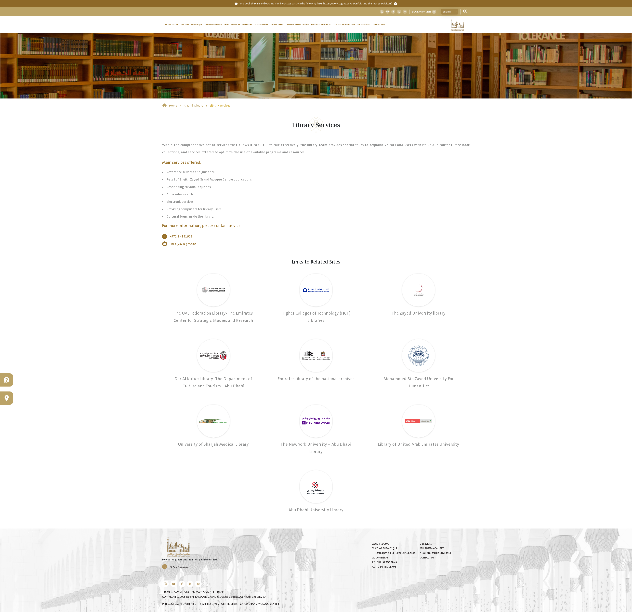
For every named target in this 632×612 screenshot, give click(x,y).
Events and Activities (298, 24)
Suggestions (363, 24)
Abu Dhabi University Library (316, 510)
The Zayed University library (419, 313)
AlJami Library (278, 24)
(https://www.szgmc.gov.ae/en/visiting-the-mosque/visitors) (357, 3)
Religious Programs (321, 24)
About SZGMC (171, 24)
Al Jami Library (381, 557)
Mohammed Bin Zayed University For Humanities (418, 382)
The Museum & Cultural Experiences (222, 24)
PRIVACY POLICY (201, 591)
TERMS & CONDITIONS (176, 591)
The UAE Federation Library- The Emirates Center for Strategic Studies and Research (213, 317)
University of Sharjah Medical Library (213, 444)
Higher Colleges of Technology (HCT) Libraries (316, 317)
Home (173, 105)
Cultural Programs (384, 567)
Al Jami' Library (194, 105)
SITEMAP (218, 591)
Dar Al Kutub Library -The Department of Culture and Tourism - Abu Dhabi (213, 382)
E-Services (247, 24)
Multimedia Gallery (432, 548)
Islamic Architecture (344, 24)
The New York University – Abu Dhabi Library (316, 448)
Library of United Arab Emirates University (418, 444)
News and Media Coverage (435, 553)
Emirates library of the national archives (316, 379)
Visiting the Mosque (191, 24)
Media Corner (261, 24)
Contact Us (379, 24)
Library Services (220, 105)
